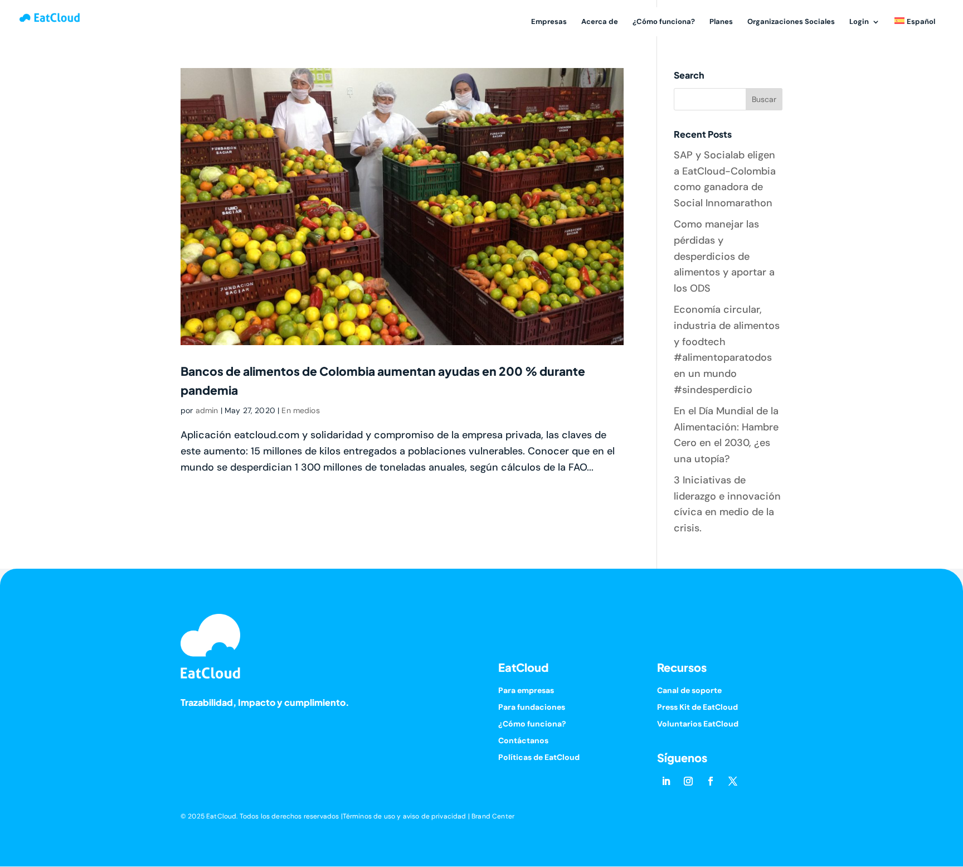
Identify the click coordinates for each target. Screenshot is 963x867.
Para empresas (526, 690)
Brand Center (492, 816)
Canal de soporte (689, 690)
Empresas (549, 22)
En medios (300, 410)
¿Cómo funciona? (664, 22)
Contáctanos (523, 741)
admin (207, 410)
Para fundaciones (531, 707)
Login (859, 22)
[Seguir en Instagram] (688, 781)
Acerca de (599, 22)
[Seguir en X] (733, 781)
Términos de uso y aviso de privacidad (404, 816)
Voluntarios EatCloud (697, 724)
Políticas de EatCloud (539, 757)
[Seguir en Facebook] (710, 781)
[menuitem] (914, 27)
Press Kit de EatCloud (697, 707)
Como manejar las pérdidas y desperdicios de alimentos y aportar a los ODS (724, 256)
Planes (721, 22)
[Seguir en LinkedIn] (666, 781)
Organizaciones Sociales (791, 22)
